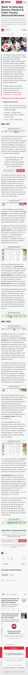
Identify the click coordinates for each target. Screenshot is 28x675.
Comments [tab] (5, 575)
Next (23, 564)
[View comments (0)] (8, 34)
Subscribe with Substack (15, 654)
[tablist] (8, 574)
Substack (6, 671)
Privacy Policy (19, 660)
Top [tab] (3, 594)
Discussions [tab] (13, 594)
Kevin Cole (7, 29)
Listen (24, 30)
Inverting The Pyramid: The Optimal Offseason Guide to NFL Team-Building (10, 600)
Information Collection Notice (17, 546)
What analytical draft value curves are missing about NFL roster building (10, 615)
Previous (6, 564)
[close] (23, 624)
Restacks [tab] (11, 575)
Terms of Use (21, 544)
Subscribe (19, 2)
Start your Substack (10, 668)
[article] (14, 604)
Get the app (22, 668)
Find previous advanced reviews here (13, 98)
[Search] (25, 594)
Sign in (24, 2)
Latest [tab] (7, 594)
